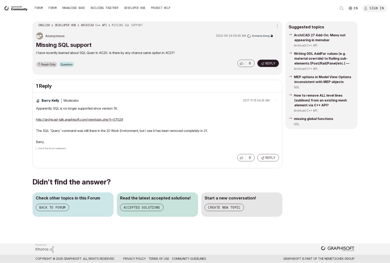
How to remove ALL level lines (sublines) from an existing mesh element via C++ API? (320, 100)
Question (67, 64)
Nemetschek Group (339, 258)
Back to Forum (52, 207)
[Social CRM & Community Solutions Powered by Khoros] (45, 248)
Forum (39, 8)
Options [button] (276, 25)
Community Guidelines (189, 258)
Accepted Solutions (142, 207)
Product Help (160, 8)
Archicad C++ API (305, 45)
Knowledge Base (73, 8)
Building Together (104, 8)
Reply (270, 63)
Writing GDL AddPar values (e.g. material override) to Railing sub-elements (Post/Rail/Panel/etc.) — (321, 58)
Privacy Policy (134, 258)
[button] (241, 63)
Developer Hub (134, 8)
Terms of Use (158, 258)
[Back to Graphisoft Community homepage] (16, 8)
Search (342, 8)
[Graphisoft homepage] (337, 249)
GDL (296, 87)
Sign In (376, 8)
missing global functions (313, 119)
